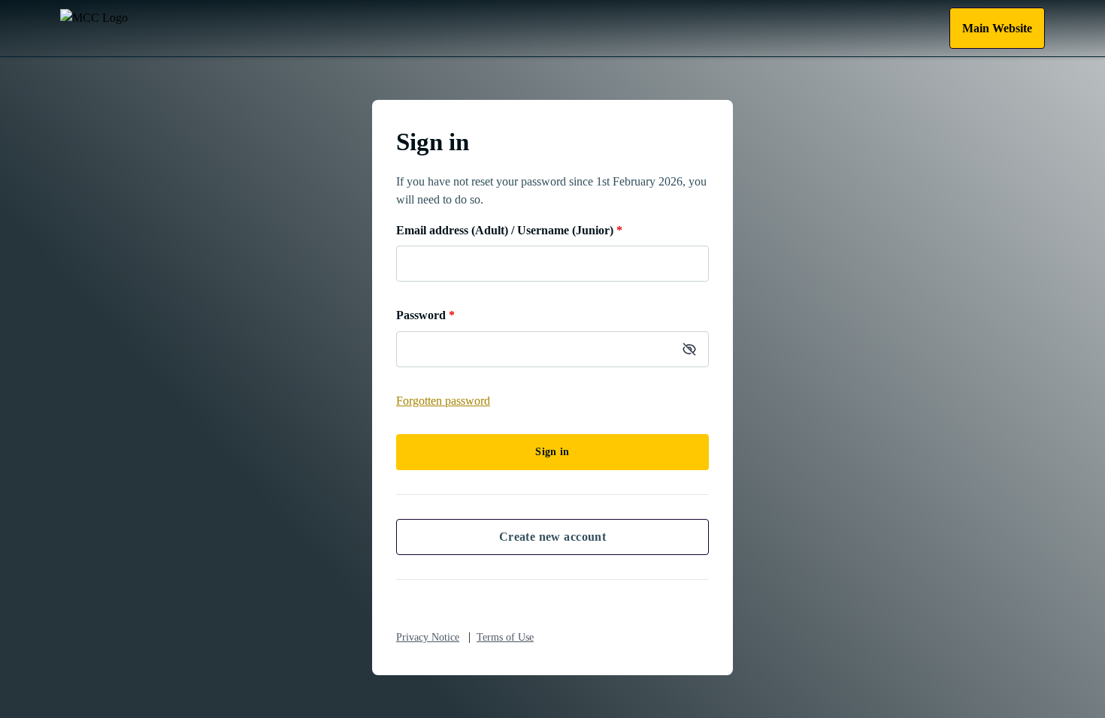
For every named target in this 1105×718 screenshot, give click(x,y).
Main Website (997, 28)
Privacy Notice (427, 637)
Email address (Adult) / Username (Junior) (509, 230)
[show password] (689, 349)
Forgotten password (443, 401)
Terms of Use (505, 637)
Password (425, 315)
